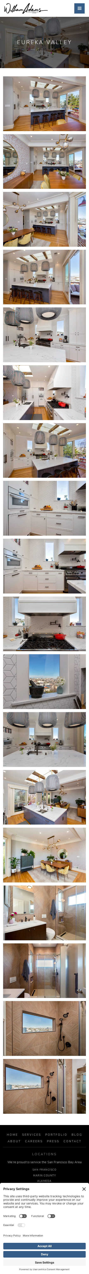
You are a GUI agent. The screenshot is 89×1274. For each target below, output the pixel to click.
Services (31, 1135)
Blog (77, 1135)
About (14, 1141)
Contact (73, 1141)
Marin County (44, 1175)
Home (12, 1135)
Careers (34, 1141)
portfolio (56, 1135)
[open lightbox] (44, 103)
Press (53, 1141)
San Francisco (44, 1169)
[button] (79, 8)
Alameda (44, 1181)
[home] (26, 8)
